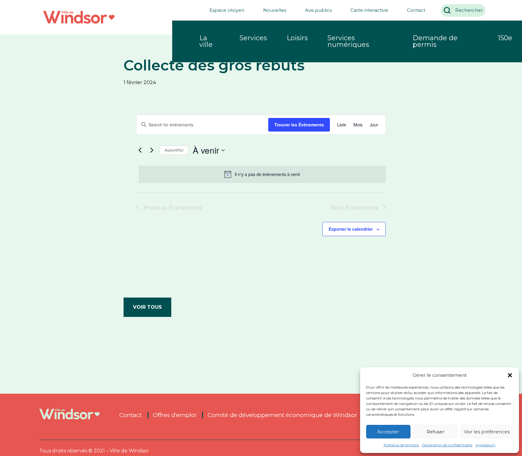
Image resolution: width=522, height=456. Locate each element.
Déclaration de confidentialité (447, 445)
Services (253, 38)
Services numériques (348, 41)
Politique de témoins (401, 445)
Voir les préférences (487, 432)
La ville (206, 41)
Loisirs (297, 38)
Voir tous (147, 307)
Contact (416, 10)
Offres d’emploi (174, 415)
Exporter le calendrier (351, 229)
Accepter (388, 432)
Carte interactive (369, 10)
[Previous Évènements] (139, 150)
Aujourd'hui (174, 149)
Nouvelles (274, 10)
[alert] (262, 174)
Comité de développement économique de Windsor (282, 415)
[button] (510, 375)
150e (505, 38)
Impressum (485, 445)
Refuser (435, 432)
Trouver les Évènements (299, 125)
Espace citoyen (226, 10)
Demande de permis (435, 41)
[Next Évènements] (151, 150)
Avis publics (318, 10)
